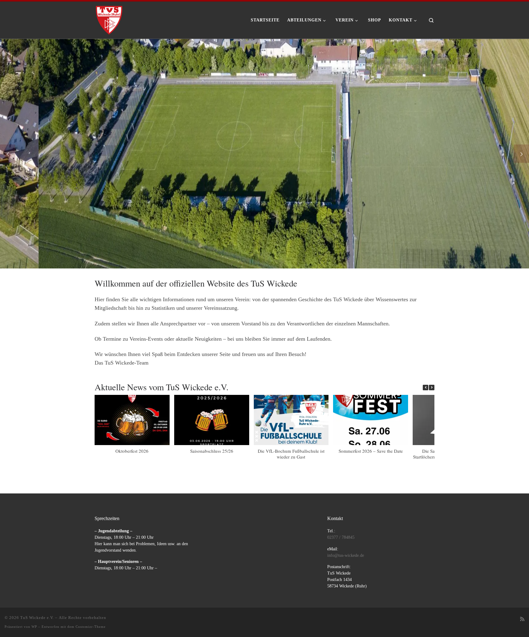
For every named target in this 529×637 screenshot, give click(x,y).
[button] (431, 387)
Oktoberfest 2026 (131, 451)
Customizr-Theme (91, 626)
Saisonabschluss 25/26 (211, 451)
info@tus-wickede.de (345, 555)
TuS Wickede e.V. (37, 617)
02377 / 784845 (341, 537)
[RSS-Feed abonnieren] (522, 619)
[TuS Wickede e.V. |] (109, 18)
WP (34, 626)
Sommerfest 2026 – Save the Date (371, 451)
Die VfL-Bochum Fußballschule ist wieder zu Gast (291, 454)
